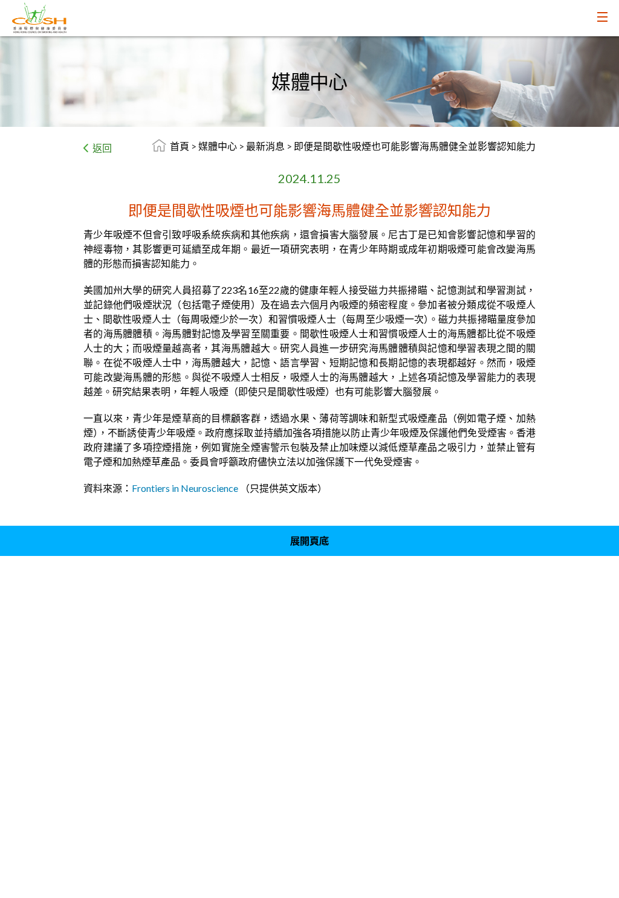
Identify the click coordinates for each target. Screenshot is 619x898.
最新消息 (266, 146)
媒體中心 (218, 146)
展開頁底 (309, 540)
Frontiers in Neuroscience (185, 488)
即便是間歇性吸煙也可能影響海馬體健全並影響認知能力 (415, 146)
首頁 (179, 146)
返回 (102, 147)
